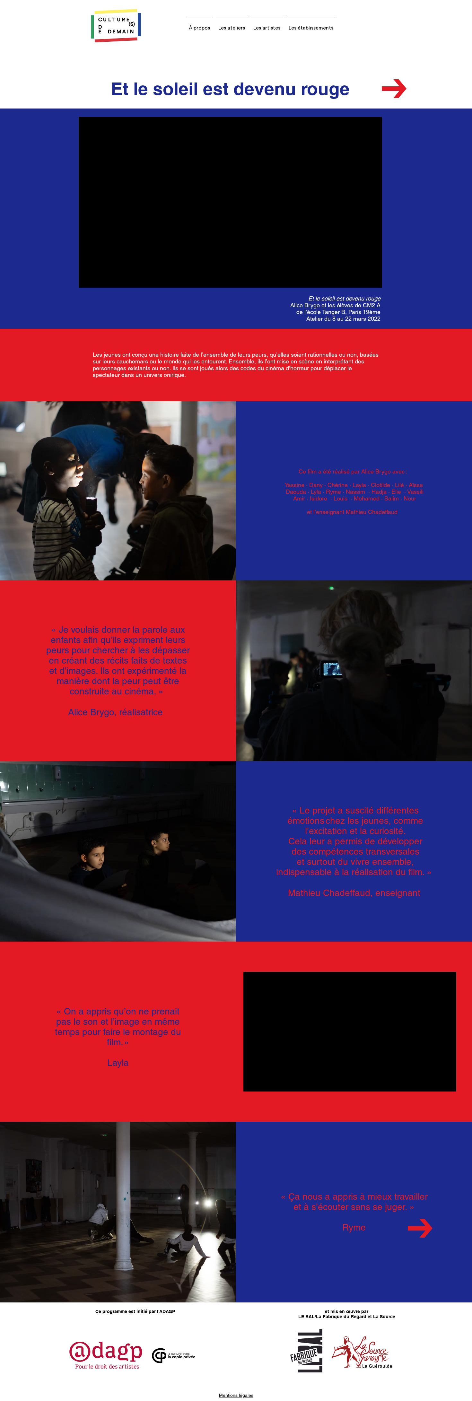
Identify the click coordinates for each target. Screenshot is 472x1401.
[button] (199, 25)
